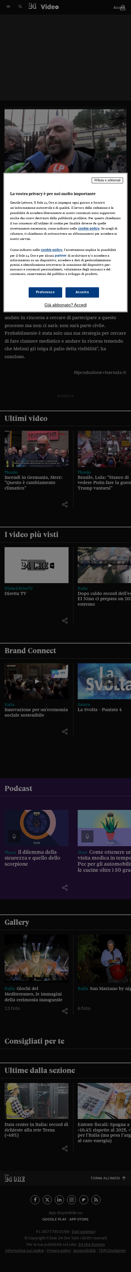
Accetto (82, 292)
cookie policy (88, 228)
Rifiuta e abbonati (107, 180)
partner (61, 255)
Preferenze (45, 292)
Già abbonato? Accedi (65, 305)
